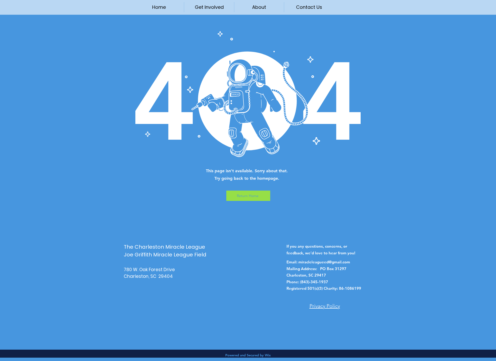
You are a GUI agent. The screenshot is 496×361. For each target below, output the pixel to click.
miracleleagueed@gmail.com (324, 262)
